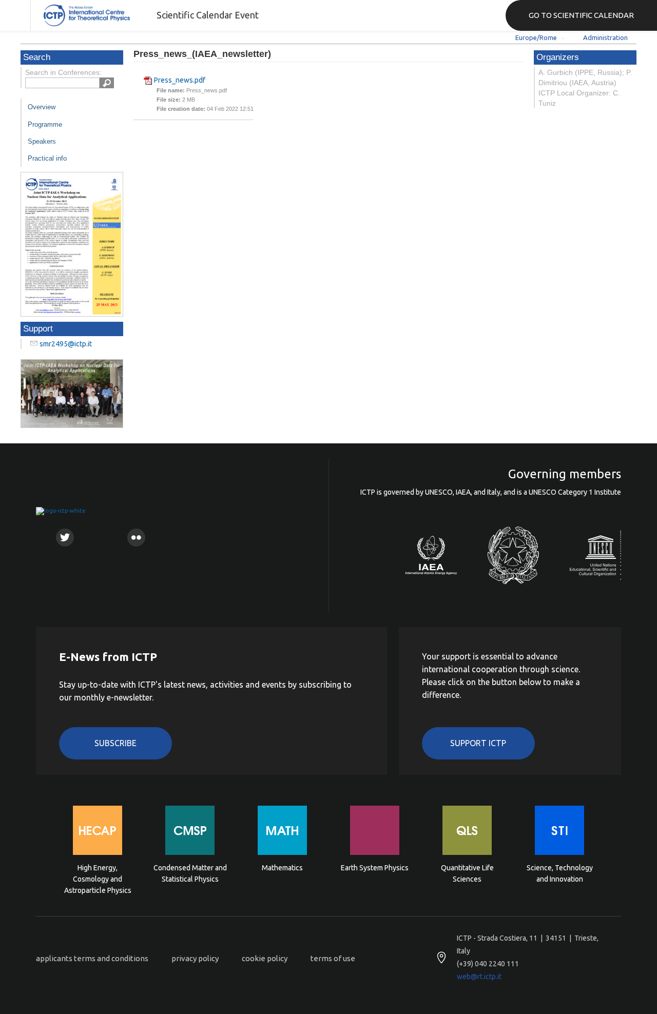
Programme (45, 124)
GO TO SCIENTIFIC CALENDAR (581, 15)
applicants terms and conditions (92, 958)
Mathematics (282, 868)
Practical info (47, 158)
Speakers (42, 141)
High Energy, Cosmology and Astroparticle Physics (97, 878)
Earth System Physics (375, 868)
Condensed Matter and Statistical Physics (190, 873)
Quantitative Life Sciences (467, 873)
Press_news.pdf (179, 80)
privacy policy (195, 958)
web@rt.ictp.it (479, 976)
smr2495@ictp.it (66, 344)
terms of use (333, 958)
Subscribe (115, 743)
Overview (41, 107)
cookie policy (264, 958)
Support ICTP (478, 743)
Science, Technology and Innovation (560, 873)
